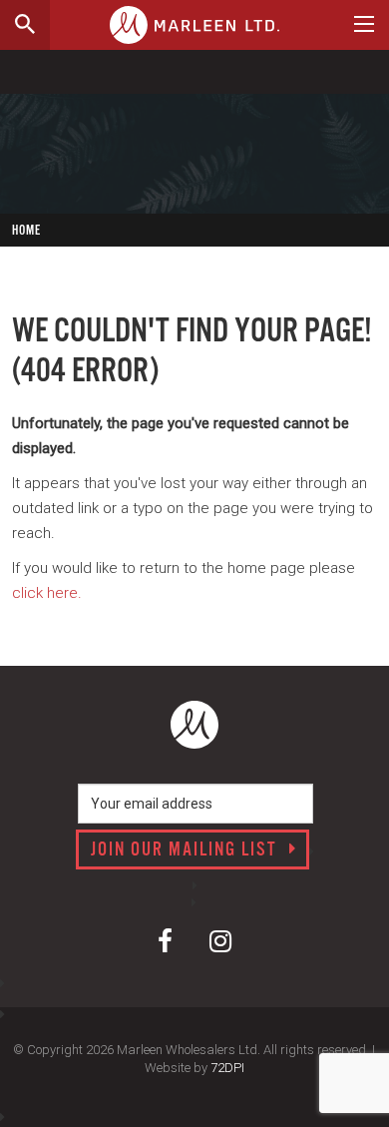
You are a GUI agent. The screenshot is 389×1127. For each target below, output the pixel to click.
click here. (47, 593)
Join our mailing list (186, 850)
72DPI (227, 1067)
